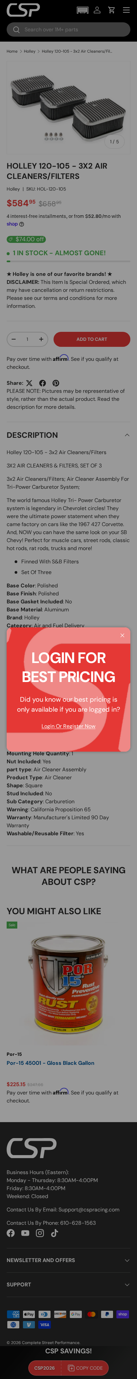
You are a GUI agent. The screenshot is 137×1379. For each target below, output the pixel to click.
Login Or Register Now (68, 726)
